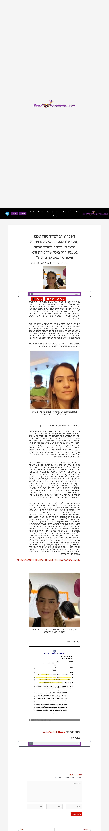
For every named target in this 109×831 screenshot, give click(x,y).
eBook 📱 (37, 299)
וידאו (32, 212)
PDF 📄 (50, 299)
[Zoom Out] (42, 720)
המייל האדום (52, 212)
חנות (54, 215)
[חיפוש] (31, 294)
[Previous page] (30, 720)
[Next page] (33, 720)
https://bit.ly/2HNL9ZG (54, 732)
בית (77, 212)
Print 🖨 (61, 299)
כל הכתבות (67, 212)
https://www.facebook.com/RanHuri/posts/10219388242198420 (48, 559)
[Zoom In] (45, 720)
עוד (41, 212)
